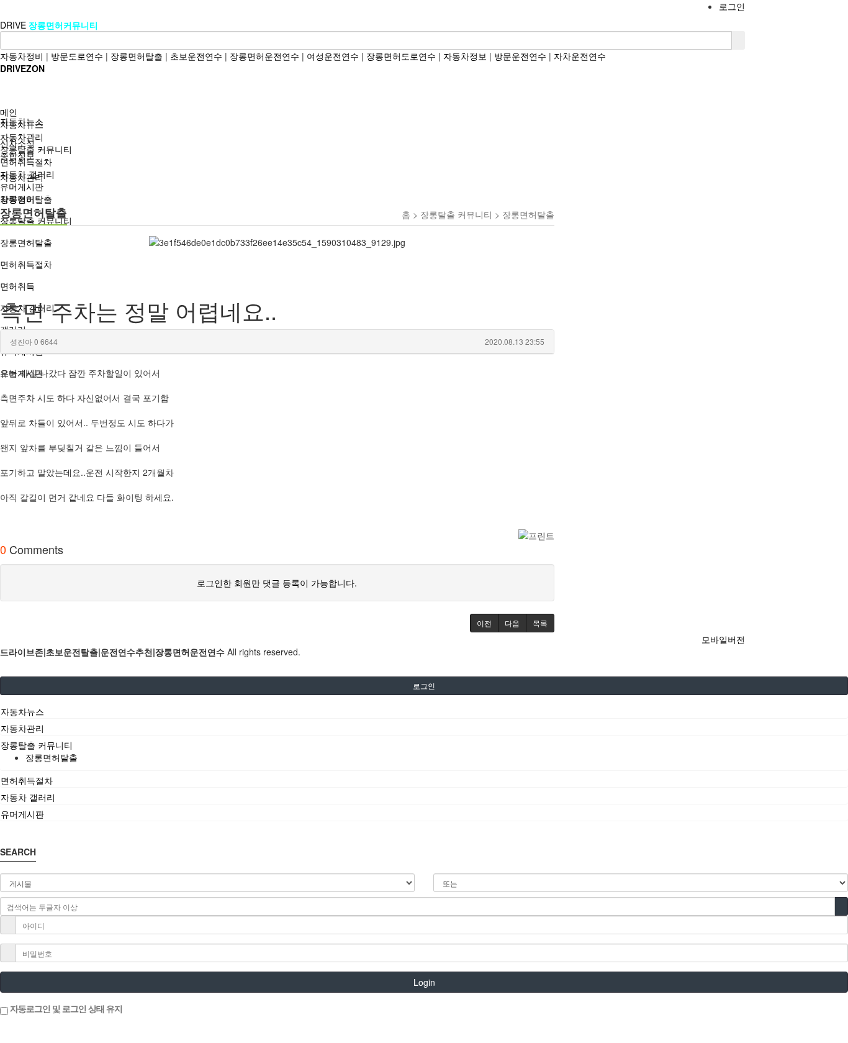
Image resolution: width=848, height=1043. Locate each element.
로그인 (732, 6)
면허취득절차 (26, 161)
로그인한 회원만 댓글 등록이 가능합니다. (277, 582)
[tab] (424, 711)
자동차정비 (21, 56)
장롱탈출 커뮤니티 (36, 149)
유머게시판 (21, 186)
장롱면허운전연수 (264, 56)
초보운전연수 (196, 56)
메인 (8, 112)
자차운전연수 (580, 56)
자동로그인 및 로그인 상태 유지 (65, 1008)
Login (424, 982)
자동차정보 (465, 56)
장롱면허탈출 (137, 56)
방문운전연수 (520, 56)
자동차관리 (21, 136)
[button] (484, 623)
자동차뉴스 (21, 124)
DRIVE (14, 25)
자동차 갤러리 (27, 174)
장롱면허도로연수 (401, 56)
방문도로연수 (77, 56)
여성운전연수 (333, 56)
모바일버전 (723, 639)
